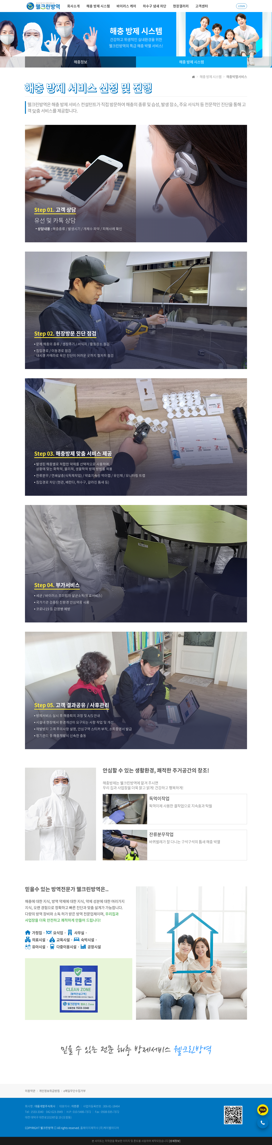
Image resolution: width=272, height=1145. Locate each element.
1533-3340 (37, 1112)
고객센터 (201, 6)
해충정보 (80, 62)
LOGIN (241, 6)
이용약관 (30, 1091)
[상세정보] (174, 1141)
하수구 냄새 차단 (154, 6)
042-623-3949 (54, 1112)
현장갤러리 (181, 6)
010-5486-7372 (82, 1112)
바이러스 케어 (126, 6)
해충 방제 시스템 (98, 6)
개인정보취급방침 (49, 1091)
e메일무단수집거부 (74, 1091)
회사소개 (73, 6)
